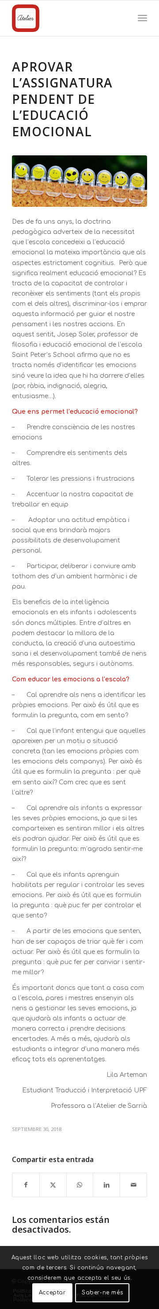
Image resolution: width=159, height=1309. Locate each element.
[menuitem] (142, 18)
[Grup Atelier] (66, 18)
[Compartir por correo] (133, 1185)
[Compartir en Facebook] (25, 1185)
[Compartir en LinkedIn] (106, 1185)
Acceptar (52, 1292)
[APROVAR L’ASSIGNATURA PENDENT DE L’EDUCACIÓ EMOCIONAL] (79, 181)
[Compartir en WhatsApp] (80, 1185)
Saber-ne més (102, 1292)
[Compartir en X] (53, 1185)
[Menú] (142, 18)
